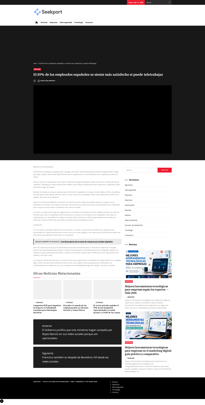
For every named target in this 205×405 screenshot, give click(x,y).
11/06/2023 (69, 302)
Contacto (89, 22)
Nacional (128, 210)
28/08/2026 (130, 297)
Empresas (53, 22)
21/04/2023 (99, 302)
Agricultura (129, 185)
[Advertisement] (102, 45)
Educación (128, 195)
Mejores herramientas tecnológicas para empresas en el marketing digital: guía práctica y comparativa (148, 351)
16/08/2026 (130, 358)
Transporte (129, 235)
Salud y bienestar (131, 220)
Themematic (80, 382)
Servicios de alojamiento (134, 225)
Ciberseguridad (66, 22)
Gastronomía (129, 205)
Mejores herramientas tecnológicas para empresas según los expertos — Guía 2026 (147, 290)
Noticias (44, 22)
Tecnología (78, 22)
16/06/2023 (39, 302)
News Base (93, 382)
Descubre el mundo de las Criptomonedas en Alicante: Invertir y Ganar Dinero (76, 307)
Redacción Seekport (48, 81)
